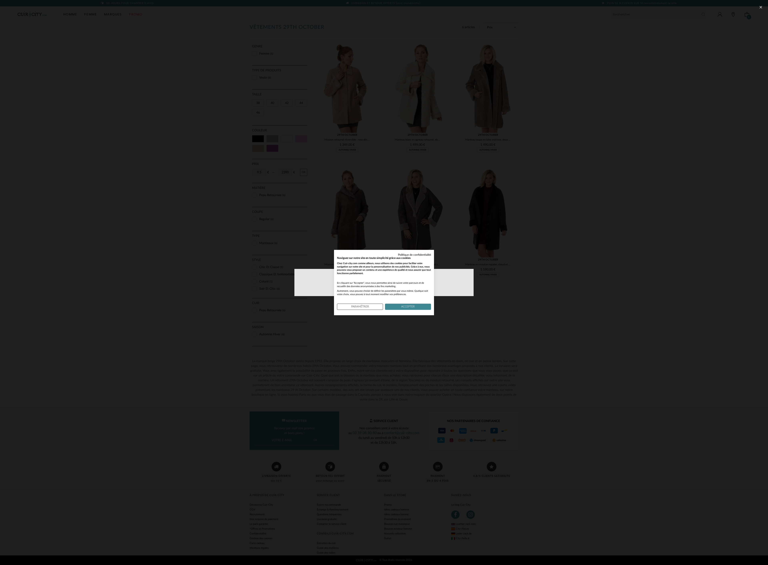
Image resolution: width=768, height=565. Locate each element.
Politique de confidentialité (414, 255)
